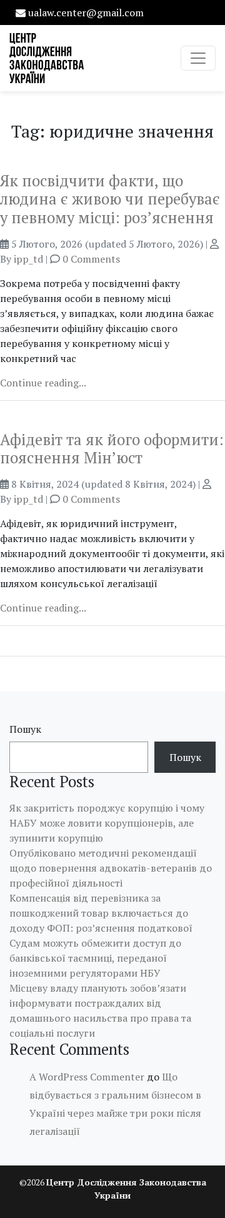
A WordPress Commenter (86, 1077)
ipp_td (28, 259)
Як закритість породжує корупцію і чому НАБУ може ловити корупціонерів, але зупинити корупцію (106, 823)
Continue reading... (43, 383)
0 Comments (91, 259)
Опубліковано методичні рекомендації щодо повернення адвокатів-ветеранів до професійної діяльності (110, 868)
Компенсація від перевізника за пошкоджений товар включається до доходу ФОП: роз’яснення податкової (100, 913)
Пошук (25, 729)
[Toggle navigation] (198, 58)
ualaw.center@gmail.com (86, 12)
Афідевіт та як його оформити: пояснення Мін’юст (112, 449)
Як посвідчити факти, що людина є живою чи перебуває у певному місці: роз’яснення (110, 199)
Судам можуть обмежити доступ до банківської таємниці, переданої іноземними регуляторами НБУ (95, 958)
